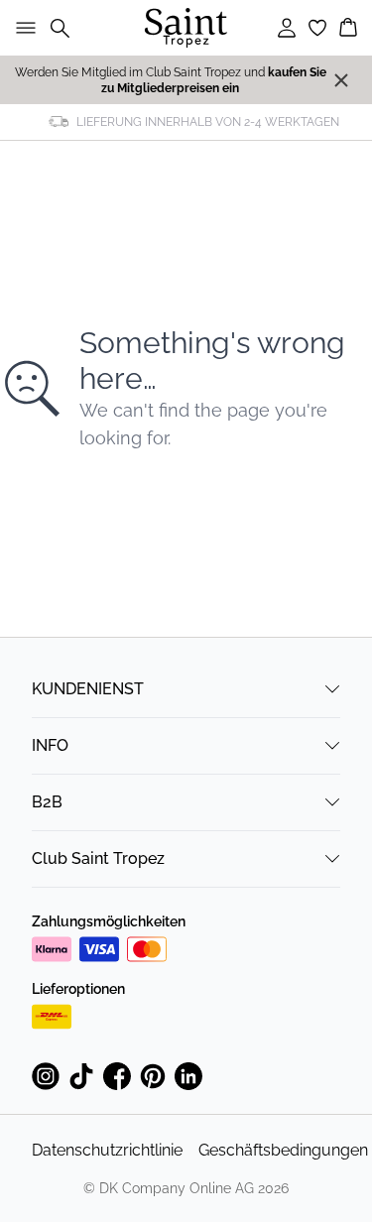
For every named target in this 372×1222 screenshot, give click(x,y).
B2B (47, 802)
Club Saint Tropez (98, 858)
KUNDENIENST (88, 688)
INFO (50, 745)
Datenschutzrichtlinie (107, 1150)
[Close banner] (341, 80)
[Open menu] (22, 28)
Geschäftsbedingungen (283, 1150)
